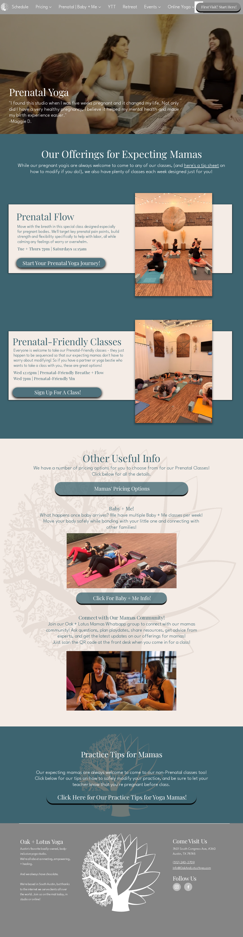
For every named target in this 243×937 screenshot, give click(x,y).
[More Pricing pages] (50, 7)
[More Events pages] (159, 7)
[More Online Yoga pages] (193, 7)
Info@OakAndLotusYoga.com (192, 868)
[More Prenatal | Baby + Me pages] (99, 7)
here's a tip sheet (201, 165)
